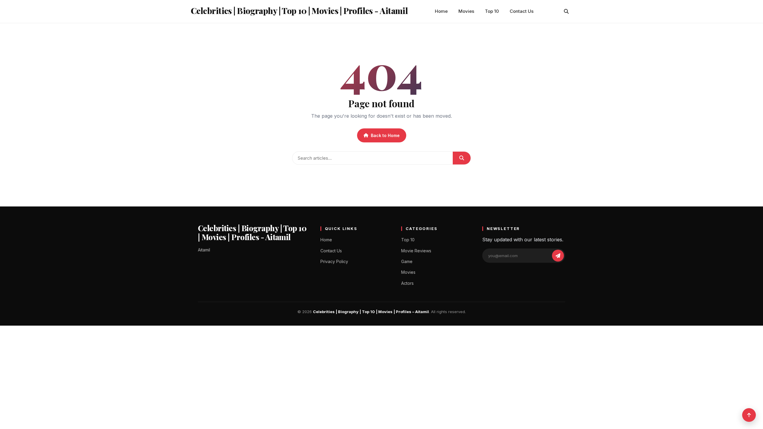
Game (406, 261)
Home (441, 11)
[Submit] (462, 158)
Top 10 (492, 11)
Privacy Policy (334, 261)
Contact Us (522, 11)
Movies (466, 11)
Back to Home (385, 135)
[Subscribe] (558, 256)
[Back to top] (749, 415)
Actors (407, 283)
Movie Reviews (416, 250)
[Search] (566, 11)
